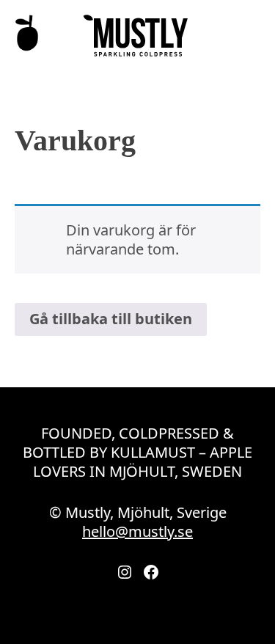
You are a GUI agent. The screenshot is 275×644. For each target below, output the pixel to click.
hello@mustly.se (137, 531)
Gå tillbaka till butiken (110, 319)
